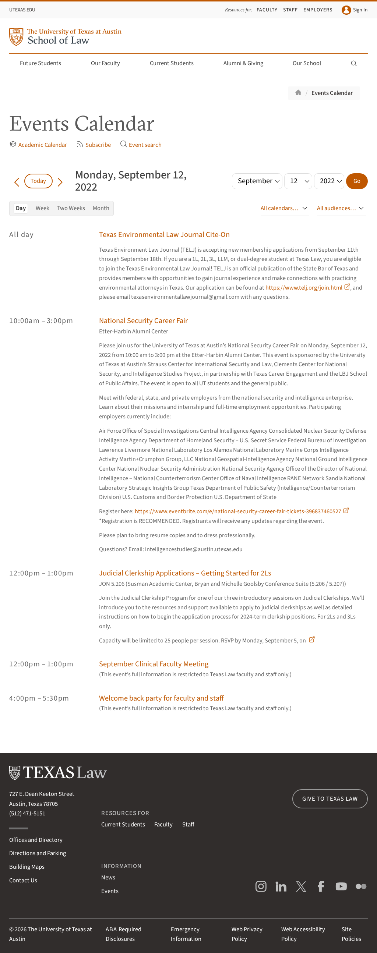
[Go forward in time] (60, 181)
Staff (290, 9)
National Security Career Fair (143, 320)
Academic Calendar (42, 145)
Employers (317, 9)
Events (110, 891)
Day (21, 208)
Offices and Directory (36, 840)
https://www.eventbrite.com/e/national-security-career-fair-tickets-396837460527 (238, 511)
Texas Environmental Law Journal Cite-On (164, 234)
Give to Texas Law (329, 798)
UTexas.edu (22, 9)
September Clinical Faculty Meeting (153, 664)
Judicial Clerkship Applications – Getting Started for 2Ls (185, 573)
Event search (145, 145)
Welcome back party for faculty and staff (161, 698)
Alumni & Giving (243, 63)
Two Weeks (71, 208)
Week (42, 208)
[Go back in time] (16, 181)
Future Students (40, 63)
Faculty (267, 9)
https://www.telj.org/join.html (303, 287)
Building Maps (27, 866)
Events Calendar (332, 93)
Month (101, 208)
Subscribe (97, 145)
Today (38, 181)
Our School (307, 63)
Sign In (360, 9)
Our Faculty (105, 63)
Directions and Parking (37, 853)
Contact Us (23, 880)
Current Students (172, 63)
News (108, 877)
